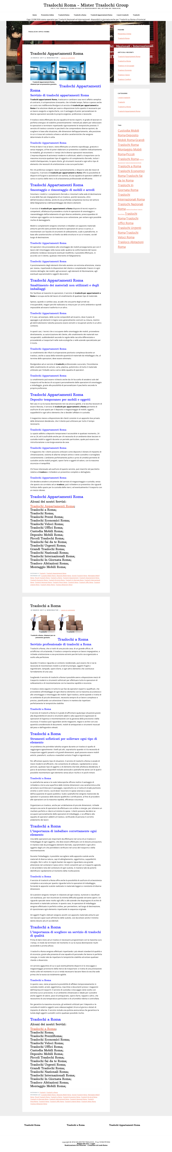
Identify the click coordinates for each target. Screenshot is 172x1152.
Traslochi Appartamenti (70, 578)
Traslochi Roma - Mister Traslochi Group (86, 5)
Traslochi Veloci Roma (47, 585)
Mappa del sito (83, 1144)
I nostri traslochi (124, 97)
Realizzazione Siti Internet (75, 1145)
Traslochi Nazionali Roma (43, 582)
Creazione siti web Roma (97, 1145)
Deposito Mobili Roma (63, 576)
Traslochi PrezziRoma (131, 209)
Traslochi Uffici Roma (86, 582)
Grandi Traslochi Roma (79, 576)
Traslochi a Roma (56, 578)
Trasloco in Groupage (126, 66)
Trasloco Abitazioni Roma (64, 585)
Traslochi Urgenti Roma (72, 1101)
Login (93, 1144)
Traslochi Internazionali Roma (59, 1099)
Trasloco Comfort (124, 79)
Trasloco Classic (124, 75)
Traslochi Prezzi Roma (60, 582)
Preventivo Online (124, 34)
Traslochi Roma (73, 582)
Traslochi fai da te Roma (56, 580)
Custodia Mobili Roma (48, 576)
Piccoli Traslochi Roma (42, 578)
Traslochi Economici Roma (39, 580)
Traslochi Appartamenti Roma (56, 53)
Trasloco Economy (125, 70)
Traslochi (42, 573)
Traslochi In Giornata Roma (74, 580)
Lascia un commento (68, 58)
